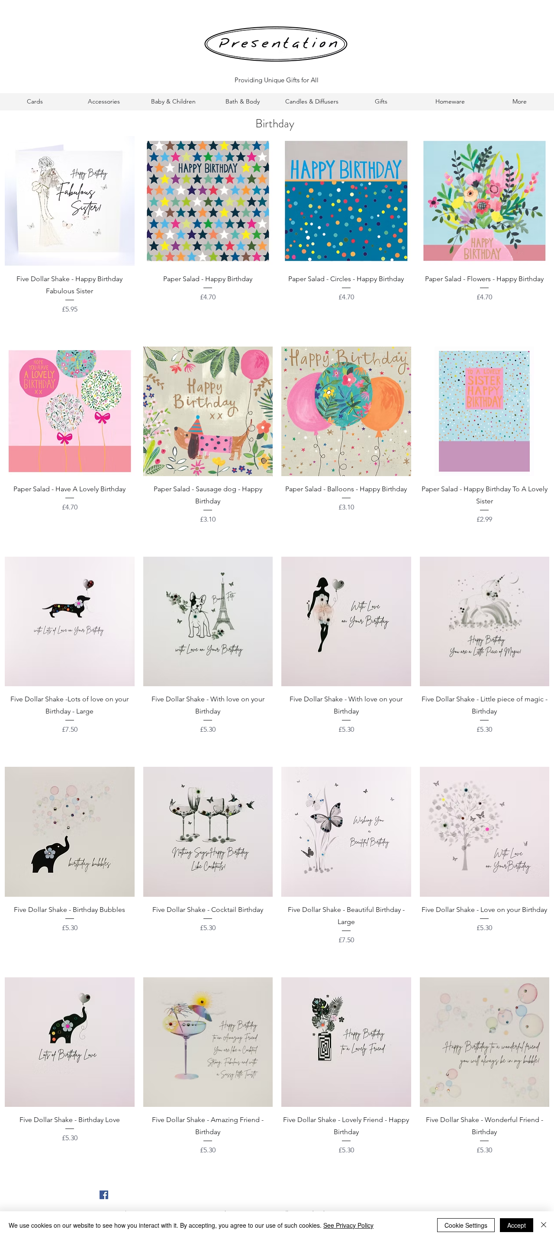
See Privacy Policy (348, 1225)
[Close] (543, 1225)
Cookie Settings (465, 1225)
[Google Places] (104, 1194)
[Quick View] (70, 201)
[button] (34, 101)
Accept (516, 1225)
